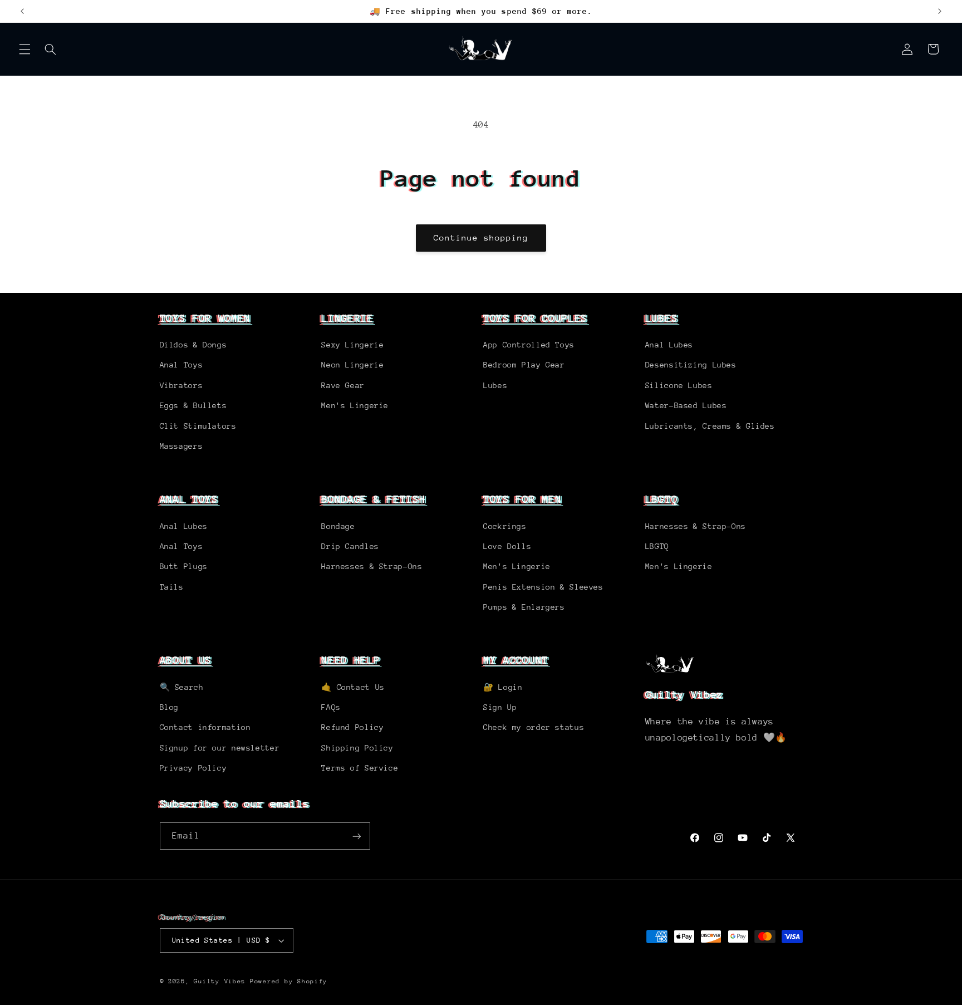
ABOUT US (186, 660)
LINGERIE (347, 318)
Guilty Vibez (220, 981)
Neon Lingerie (352, 364)
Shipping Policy (357, 747)
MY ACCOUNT (515, 660)
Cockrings (505, 526)
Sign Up (500, 707)
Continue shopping (481, 237)
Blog (169, 707)
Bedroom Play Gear (524, 364)
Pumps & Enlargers (524, 606)
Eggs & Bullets (193, 405)
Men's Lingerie (355, 405)
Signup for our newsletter (220, 747)
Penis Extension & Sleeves (543, 586)
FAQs (331, 707)
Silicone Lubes (679, 385)
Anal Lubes (669, 344)
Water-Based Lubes (686, 405)
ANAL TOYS (189, 499)
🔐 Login (502, 687)
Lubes (495, 385)
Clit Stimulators (198, 425)
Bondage (338, 526)
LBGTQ (661, 499)
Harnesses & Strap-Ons (371, 566)
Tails (172, 586)
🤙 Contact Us (353, 687)
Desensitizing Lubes (691, 364)
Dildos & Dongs (193, 344)
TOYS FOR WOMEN (205, 318)
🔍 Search (182, 687)
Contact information (205, 727)
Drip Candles (350, 546)
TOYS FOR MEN (522, 499)
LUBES (661, 318)
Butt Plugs (184, 566)
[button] (24, 49)
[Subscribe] (356, 836)
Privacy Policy (193, 767)
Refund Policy (352, 727)
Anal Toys (181, 364)
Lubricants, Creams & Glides (710, 425)
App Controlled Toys (529, 344)
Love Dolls (507, 546)
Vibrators (181, 385)
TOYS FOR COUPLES (535, 318)
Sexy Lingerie (352, 344)
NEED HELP (350, 660)
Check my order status (533, 727)
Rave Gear (343, 385)
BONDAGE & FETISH (373, 499)
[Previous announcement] (22, 11)
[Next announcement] (939, 11)
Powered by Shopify (288, 981)
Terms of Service (359, 767)
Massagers (181, 446)
